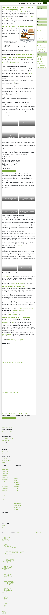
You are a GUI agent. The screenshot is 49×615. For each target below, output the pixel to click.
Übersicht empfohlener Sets (7, 427)
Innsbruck (5, 603)
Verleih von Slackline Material (9, 566)
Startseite (3, 533)
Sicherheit (5, 544)
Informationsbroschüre (41, 67)
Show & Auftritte (5, 488)
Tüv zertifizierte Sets (41, 45)
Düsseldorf (6, 599)
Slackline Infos (24, 3)
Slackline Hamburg (17, 486)
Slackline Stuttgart (17, 507)
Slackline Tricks (5, 477)
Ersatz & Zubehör (9, 585)
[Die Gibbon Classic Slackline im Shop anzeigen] (28, 161)
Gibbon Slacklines (5, 453)
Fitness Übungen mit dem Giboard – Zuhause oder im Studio (15, 413)
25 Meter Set (31, 54)
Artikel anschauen (6, 170)
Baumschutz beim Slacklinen (40, 34)
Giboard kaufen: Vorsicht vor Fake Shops (10, 392)
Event (34, 3)
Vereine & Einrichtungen (41, 47)
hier (19, 83)
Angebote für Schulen (41, 51)
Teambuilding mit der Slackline (9, 562)
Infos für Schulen (5, 479)
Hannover (5, 602)
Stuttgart (5, 609)
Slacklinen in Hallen (40, 43)
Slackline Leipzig (16, 499)
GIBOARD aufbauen (9, 583)
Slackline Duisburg (17, 474)
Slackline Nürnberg (17, 503)
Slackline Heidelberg (17, 490)
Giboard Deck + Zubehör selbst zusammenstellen (12, 378)
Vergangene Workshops (6, 499)
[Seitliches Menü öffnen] (46, 3)
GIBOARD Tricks (8, 587)
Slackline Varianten (40, 36)
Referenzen (4, 521)
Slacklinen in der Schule (41, 41)
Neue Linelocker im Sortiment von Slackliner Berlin (12, 362)
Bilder (3, 519)
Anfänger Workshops (6, 495)
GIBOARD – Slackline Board (8, 581)
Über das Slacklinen (5, 469)
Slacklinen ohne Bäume (8, 574)
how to (21, 339)
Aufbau (14, 339)
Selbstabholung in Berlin (8, 591)
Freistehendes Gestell (6, 440)
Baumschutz (30, 73)
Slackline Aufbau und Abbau (15, 338)
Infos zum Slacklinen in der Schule (10, 547)
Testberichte (39, 21)
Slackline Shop (24, 11)
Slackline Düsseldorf (17, 476)
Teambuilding (4, 490)
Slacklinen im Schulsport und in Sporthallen (13, 550)
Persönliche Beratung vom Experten (8, 417)
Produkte (39, 3)
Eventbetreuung (5, 486)
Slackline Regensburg (17, 505)
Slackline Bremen (17, 469)
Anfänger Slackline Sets (6, 460)
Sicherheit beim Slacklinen (40, 31)
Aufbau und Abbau (40, 26)
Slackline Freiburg (17, 484)
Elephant (18, 339)
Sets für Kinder (6, 575)
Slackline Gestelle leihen (8, 567)
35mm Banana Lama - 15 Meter (7, 431)
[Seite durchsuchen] (43, 3)
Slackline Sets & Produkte (8, 573)
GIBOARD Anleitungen (10, 584)
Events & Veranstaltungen (6, 561)
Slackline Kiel (16, 494)
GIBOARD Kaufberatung (10, 582)
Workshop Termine (5, 497)
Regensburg (6, 607)
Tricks (6, 519)
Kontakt (45, 0)
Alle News (4, 516)
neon (13, 322)
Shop (28, 0)
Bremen (5, 596)
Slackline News (4, 592)
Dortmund (6, 597)
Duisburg (5, 598)
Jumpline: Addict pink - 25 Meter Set (8, 445)
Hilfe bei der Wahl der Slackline (11, 324)
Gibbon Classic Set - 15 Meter (7, 433)
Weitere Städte (4, 595)
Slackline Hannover (17, 488)
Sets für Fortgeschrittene (8, 577)
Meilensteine (39, 61)
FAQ (2, 610)
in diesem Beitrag (22, 245)
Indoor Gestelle (6, 580)
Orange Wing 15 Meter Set (21, 54)
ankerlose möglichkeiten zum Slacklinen (17, 82)
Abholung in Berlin (40, 0)
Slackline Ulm (16, 509)
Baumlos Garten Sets (7, 578)
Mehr (38, 54)
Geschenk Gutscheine (8, 589)
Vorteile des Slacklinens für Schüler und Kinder (14, 552)
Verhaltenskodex (40, 63)
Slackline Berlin (16, 467)
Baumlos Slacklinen (40, 38)
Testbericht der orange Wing (12, 314)
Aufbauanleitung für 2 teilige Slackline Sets (11, 62)
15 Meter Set (15, 310)
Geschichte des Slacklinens (40, 59)
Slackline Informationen (27, 338)
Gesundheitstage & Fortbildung (9, 563)
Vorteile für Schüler (40, 49)
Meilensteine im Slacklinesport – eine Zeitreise (14, 557)
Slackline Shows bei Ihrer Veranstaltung (11, 565)
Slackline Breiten (40, 56)
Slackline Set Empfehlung (39, 8)
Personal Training (7, 570)
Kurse (30, 3)
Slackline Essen (16, 480)
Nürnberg (5, 606)
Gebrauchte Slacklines (8, 590)
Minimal (18, 532)
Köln (4, 604)
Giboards (5, 538)
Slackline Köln (16, 497)
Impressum (4, 529)
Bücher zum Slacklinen (41, 65)
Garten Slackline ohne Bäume (7, 438)
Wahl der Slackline (33, 0)
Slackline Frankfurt (17, 482)
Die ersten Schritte (40, 28)
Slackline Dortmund (17, 472)
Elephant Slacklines (6, 334)
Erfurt (5, 600)
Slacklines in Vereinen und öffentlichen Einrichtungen (15, 551)
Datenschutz (4, 527)
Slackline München (17, 501)
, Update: (11, 340)
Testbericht (13, 170)
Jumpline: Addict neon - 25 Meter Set (8, 447)
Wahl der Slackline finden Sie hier (26, 308)
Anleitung (10, 339)
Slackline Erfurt (16, 478)
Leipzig (5, 605)
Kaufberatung (4, 514)
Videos (8, 516)
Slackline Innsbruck (17, 492)
